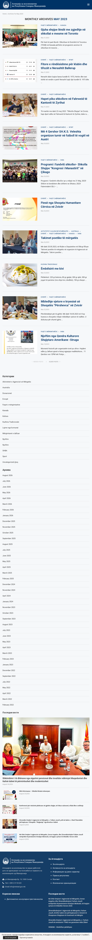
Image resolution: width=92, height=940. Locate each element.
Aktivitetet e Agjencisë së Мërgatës (17, 382)
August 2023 (7, 624)
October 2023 (8, 613)
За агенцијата (58, 864)
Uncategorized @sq (10, 462)
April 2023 (7, 647)
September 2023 (9, 619)
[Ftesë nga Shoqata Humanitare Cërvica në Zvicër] (20, 209)
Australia (6, 387)
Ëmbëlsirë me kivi (52, 268)
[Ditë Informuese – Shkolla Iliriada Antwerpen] (10, 795)
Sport (5, 456)
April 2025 (7, 567)
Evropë (5, 399)
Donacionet (7, 393)
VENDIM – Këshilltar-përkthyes (60, 927)
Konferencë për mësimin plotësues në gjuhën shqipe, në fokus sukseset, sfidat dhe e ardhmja (51, 806)
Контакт (56, 879)
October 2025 (8, 533)
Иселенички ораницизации (64, 883)
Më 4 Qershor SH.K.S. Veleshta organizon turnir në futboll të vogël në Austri (65, 135)
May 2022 (6, 688)
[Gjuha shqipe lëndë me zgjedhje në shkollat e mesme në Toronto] (20, 36)
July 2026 (6, 481)
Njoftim (6, 439)
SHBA (5, 451)
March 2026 (7, 504)
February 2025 (8, 579)
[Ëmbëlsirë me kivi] (20, 275)
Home (5, 14)
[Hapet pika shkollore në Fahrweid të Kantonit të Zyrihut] (20, 105)
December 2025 (9, 521)
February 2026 (8, 510)
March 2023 (7, 653)
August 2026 (7, 475)
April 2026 (7, 498)
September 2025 (9, 538)
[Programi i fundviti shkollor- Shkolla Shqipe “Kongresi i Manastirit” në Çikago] (20, 170)
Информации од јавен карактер (66, 872)
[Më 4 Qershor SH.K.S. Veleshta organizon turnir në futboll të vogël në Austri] (20, 138)
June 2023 (7, 636)
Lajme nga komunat (10, 428)
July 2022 (6, 682)
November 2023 (9, 607)
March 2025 (7, 573)
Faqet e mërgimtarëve (11, 405)
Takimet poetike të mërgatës (59, 238)
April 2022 (7, 693)
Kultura (5, 416)
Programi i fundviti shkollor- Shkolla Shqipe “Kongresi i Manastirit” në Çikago (64, 168)
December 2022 (9, 670)
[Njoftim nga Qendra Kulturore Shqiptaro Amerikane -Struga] (20, 342)
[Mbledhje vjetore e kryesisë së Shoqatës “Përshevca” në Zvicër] (20, 307)
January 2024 (8, 601)
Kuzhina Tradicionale (11, 422)
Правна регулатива (61, 876)
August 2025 (7, 544)
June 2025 (7, 556)
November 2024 (9, 590)
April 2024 (7, 596)
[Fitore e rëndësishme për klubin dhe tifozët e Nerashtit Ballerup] (20, 70)
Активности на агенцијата (64, 868)
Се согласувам (10, 938)
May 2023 (6, 642)
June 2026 (7, 487)
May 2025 (6, 561)
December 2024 (9, 584)
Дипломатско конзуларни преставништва (25, 899)
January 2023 (8, 665)
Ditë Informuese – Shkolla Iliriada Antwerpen (34, 791)
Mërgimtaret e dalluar (11, 433)
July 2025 (6, 550)
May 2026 (6, 493)
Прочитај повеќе (26, 937)
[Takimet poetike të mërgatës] (20, 242)
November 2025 (9, 527)
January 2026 (8, 515)
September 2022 (9, 676)
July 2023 (6, 630)
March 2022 (7, 699)
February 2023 (8, 659)
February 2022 (8, 705)
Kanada (5, 410)
